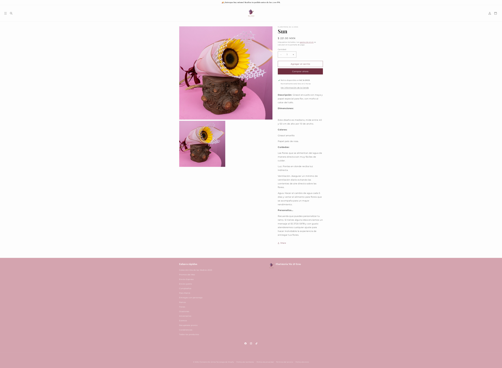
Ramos (182, 302)
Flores (182, 307)
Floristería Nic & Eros (207, 362)
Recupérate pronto (188, 325)
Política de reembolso (245, 362)
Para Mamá (184, 293)
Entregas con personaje (190, 297)
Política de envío (302, 362)
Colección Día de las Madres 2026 (195, 270)
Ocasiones (184, 311)
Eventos (183, 320)
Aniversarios (185, 316)
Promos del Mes (187, 274)
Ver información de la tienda (295, 87)
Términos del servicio (284, 362)
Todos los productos (189, 334)
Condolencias (185, 330)
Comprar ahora (300, 71)
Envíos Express (186, 279)
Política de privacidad (265, 362)
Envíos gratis (185, 284)
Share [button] (283, 243)
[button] (5, 13)
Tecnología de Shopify (225, 362)
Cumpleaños (185, 288)
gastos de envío (307, 42)
